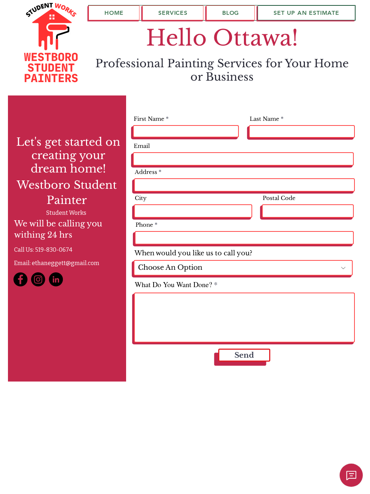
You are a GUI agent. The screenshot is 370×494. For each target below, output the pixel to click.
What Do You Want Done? (173, 284)
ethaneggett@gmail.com (65, 263)
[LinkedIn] (56, 279)
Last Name (264, 119)
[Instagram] (38, 279)
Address (146, 172)
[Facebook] (20, 279)
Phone (144, 224)
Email (142, 146)
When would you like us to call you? (193, 253)
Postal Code (279, 198)
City (141, 198)
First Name (149, 119)
